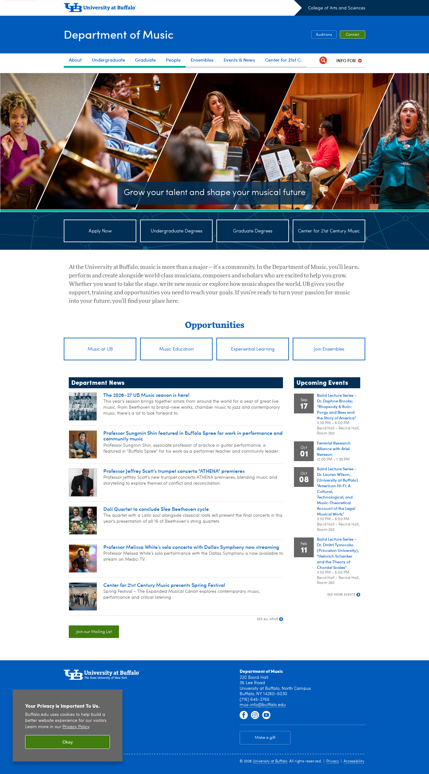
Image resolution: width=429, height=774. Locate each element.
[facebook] (244, 715)
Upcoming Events (322, 382)
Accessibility (354, 761)
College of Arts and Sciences (336, 8)
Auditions (324, 35)
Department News (98, 382)
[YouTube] (266, 715)
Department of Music (118, 34)
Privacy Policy (75, 727)
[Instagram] (255, 715)
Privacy (332, 761)
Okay (67, 741)
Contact (352, 35)
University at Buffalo (270, 761)
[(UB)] (183, 9)
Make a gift (265, 738)
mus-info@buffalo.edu (263, 705)
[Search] (323, 60)
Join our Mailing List (94, 632)
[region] (67, 725)
